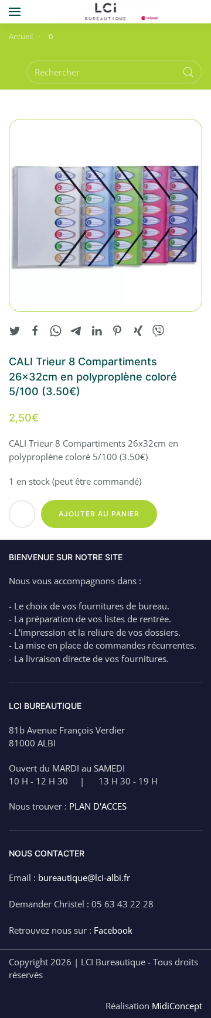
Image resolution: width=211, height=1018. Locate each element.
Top (200, 1008)
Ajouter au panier (99, 513)
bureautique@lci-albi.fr (84, 877)
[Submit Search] (188, 72)
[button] (15, 11)
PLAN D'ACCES (98, 806)
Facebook (113, 930)
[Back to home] (105, 11)
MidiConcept (177, 1006)
